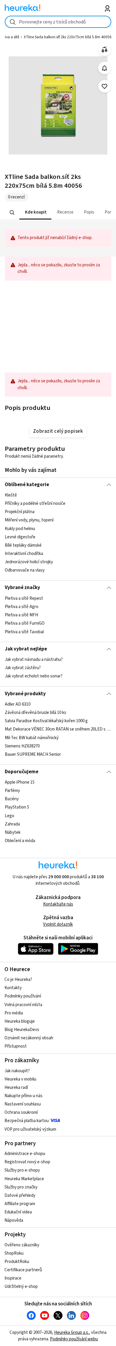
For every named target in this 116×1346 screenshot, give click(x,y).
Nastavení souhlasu (22, 1104)
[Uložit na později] (104, 86)
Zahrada (12, 824)
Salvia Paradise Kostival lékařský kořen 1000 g (46, 721)
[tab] (35, 212)
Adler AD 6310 (17, 704)
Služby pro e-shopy (22, 1170)
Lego (9, 816)
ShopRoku (13, 1253)
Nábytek (13, 832)
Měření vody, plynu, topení (29, 520)
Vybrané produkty (25, 693)
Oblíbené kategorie (27, 484)
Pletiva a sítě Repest (24, 598)
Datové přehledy (19, 1195)
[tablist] (58, 212)
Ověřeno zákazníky (21, 1245)
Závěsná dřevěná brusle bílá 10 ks (35, 712)
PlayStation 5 (17, 807)
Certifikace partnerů (23, 1270)
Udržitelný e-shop (21, 1286)
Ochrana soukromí (21, 1112)
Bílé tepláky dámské (23, 545)
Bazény (12, 799)
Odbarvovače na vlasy (25, 570)
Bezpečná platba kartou (26, 1121)
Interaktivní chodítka (24, 554)
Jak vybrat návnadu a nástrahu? (34, 659)
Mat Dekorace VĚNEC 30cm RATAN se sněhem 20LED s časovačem (58, 729)
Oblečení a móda (20, 841)
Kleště (11, 495)
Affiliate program (19, 1204)
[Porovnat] (104, 49)
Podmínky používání (22, 996)
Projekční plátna (20, 512)
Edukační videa (18, 1212)
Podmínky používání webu (74, 1339)
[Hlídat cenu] (104, 68)
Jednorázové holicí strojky (29, 562)
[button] (35, 212)
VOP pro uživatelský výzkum (30, 1129)
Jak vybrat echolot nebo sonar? (33, 676)
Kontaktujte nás (58, 904)
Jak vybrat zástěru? (23, 668)
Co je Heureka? (18, 979)
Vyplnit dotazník (58, 924)
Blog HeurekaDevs (21, 1030)
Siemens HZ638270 (22, 746)
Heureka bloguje (19, 1021)
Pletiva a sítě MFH (21, 615)
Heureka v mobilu (20, 1079)
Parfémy (12, 790)
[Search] (12, 212)
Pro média (13, 1013)
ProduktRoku (16, 1262)
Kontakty (13, 988)
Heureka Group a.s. (71, 1332)
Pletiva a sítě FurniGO (25, 623)
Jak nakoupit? (17, 1071)
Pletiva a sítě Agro (21, 607)
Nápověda (13, 1220)
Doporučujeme (21, 771)
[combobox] (58, 22)
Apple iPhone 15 (20, 782)
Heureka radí (16, 1087)
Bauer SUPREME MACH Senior (33, 754)
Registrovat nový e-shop (27, 1162)
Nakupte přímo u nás (23, 1096)
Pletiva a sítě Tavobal (24, 632)
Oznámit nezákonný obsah (28, 1038)
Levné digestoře (20, 537)
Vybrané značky (22, 587)
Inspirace (12, 1278)
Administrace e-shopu (24, 1154)
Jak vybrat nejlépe (26, 649)
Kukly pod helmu (20, 529)
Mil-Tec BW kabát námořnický (32, 737)
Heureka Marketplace (24, 1179)
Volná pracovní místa (23, 1005)
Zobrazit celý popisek (58, 431)
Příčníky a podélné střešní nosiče (35, 503)
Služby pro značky (20, 1187)
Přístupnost (15, 1046)
